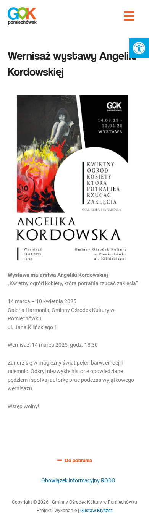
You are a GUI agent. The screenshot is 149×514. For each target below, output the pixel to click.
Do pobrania (78, 460)
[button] (139, 48)
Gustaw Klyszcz (96, 510)
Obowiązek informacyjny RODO (78, 480)
